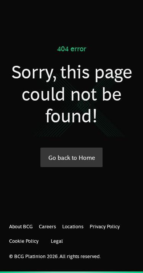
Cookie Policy (24, 240)
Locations (73, 226)
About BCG (21, 226)
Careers (47, 226)
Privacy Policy (105, 226)
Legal (57, 240)
